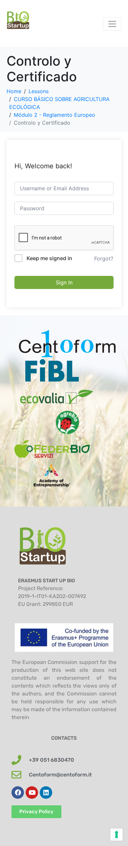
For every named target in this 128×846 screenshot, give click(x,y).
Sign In (64, 282)
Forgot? (103, 258)
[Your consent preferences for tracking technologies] (116, 834)
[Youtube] (32, 792)
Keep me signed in (49, 258)
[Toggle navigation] (112, 24)
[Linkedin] (46, 792)
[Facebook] (17, 792)
